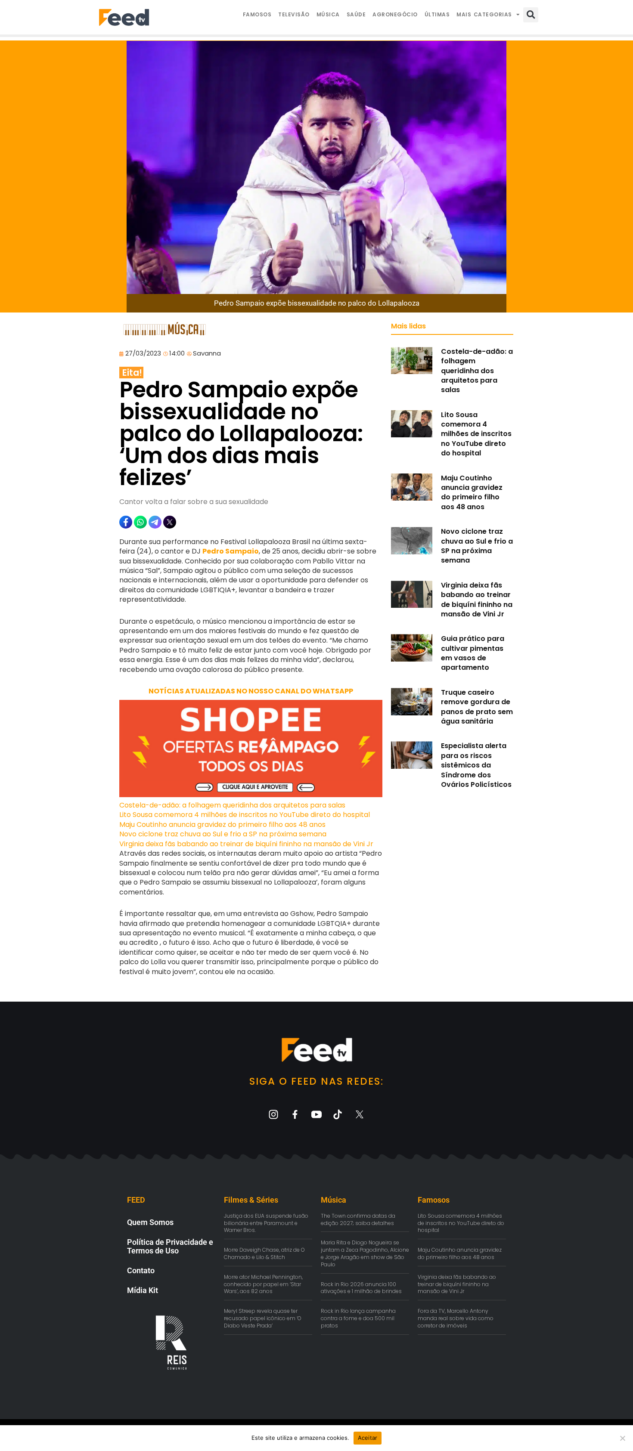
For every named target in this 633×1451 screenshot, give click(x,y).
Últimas (437, 14)
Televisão (294, 14)
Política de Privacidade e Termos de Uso (170, 1246)
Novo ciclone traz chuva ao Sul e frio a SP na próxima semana (222, 834)
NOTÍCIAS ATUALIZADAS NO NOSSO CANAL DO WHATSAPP (251, 691)
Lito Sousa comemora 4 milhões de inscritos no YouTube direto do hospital (244, 815)
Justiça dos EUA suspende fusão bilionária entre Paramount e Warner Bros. (266, 1223)
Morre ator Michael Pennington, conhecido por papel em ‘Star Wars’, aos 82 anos (263, 1284)
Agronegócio (395, 14)
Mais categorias (484, 14)
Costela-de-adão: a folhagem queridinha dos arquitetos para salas (232, 805)
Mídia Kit (142, 1290)
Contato (141, 1270)
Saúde (356, 14)
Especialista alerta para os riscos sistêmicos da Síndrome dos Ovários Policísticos (476, 765)
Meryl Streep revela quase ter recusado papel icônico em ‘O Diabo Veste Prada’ (262, 1318)
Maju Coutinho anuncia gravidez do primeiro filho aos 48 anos (222, 824)
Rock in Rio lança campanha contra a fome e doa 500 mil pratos (358, 1318)
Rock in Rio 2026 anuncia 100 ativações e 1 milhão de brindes (361, 1288)
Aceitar (368, 1437)
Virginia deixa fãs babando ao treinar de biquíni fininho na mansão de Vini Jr (246, 844)
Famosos (257, 14)
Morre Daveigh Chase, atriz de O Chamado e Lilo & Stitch (264, 1253)
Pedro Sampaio (230, 551)
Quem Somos (150, 1222)
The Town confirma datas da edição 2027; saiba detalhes (358, 1219)
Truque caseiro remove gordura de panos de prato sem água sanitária (477, 706)
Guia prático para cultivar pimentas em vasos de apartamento (472, 653)
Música (328, 14)
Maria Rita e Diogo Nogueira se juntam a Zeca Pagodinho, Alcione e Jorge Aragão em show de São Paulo (365, 1253)
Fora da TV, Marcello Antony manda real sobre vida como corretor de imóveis (455, 1318)
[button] (530, 14)
